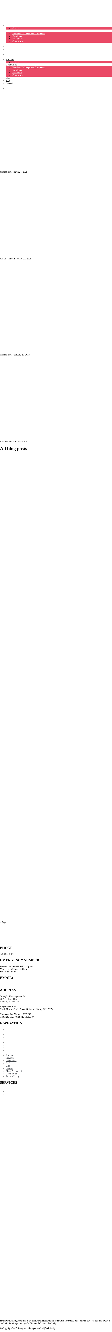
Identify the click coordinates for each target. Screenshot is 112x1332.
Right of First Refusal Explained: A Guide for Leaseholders (35, 712)
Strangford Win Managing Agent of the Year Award (31, 804)
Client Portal (11, 54)
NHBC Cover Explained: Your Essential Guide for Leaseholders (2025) (42, 252)
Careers (15, 28)
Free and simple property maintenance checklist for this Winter (37, 638)
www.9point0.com (64, 1328)
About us (10, 25)
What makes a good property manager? (24, 585)
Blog (8, 46)
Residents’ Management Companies (28, 33)
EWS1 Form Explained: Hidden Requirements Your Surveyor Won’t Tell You (46, 166)
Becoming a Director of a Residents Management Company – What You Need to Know (52, 750)
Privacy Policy (12, 1050)
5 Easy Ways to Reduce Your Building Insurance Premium (35, 839)
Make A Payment (14, 52)
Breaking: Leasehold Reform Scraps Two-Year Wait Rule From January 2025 (46, 488)
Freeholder (17, 38)
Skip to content (7, 1)
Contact (9, 49)
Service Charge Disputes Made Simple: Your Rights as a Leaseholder (41, 435)
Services (10, 1032)
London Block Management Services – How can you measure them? (41, 878)
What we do (11, 31)
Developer (17, 36)
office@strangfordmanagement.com (16, 984)
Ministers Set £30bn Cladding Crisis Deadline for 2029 (32, 349)
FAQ (8, 44)
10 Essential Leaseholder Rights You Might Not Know (32, 916)
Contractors (17, 41)
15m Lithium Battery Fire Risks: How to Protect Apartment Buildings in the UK (48, 556)
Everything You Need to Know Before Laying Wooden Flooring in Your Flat (45, 527)
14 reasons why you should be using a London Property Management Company (48, 675)
